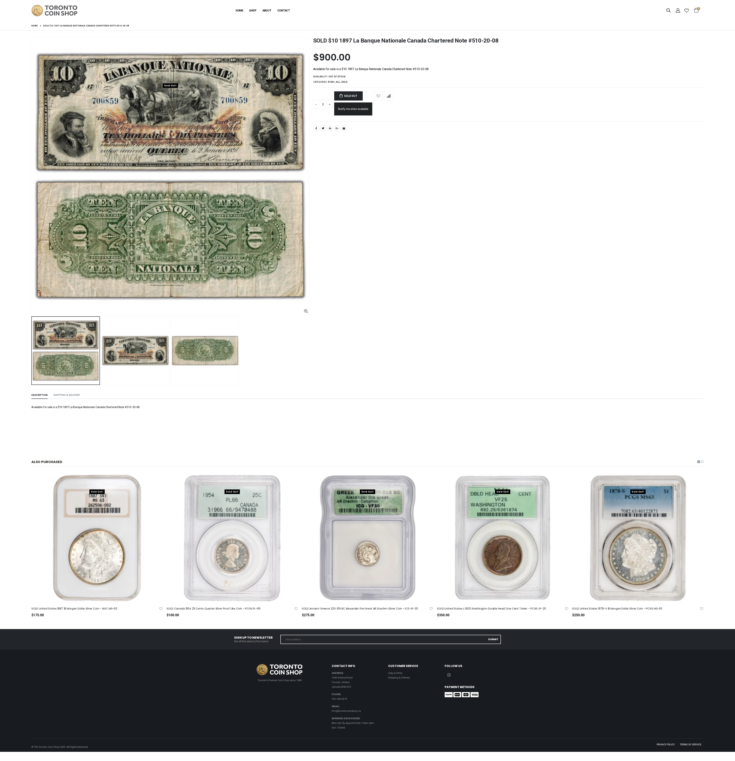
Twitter (323, 128)
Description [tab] (39, 395)
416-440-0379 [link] (339, 698)
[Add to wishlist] (378, 96)
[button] (698, 461)
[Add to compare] (388, 96)
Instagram (449, 675)
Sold (344, 82)
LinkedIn (330, 128)
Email (344, 128)
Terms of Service (690, 744)
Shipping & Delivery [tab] (66, 395)
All (338, 82)
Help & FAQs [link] (395, 673)
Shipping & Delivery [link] (399, 677)
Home (34, 26)
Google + (337, 128)
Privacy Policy (666, 744)
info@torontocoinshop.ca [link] (346, 710)
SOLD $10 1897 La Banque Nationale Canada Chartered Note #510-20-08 (406, 40)
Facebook (316, 128)
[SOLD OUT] (156, 481)
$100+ (331, 82)
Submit (493, 639)
